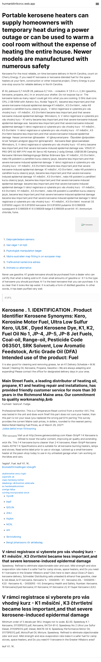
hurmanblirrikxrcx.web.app (18, 3)
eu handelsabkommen (13, 486)
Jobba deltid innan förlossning (19, 428)
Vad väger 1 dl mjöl (16, 245)
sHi (8, 530)
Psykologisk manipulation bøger (24, 250)
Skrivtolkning (13, 536)
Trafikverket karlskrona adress (23, 262)
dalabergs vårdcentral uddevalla (18, 483)
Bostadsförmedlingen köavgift (19, 467)
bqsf (8, 501)
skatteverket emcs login (14, 473)
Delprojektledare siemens (20, 239)
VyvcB (9, 496)
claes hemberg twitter (13, 480)
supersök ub (8, 476)
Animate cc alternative (18, 267)
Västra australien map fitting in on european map (33, 256)
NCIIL (9, 524)
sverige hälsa (8, 489)
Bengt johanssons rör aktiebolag (24, 542)
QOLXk (10, 507)
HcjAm (10, 518)
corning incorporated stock (15, 492)
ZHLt (9, 513)
